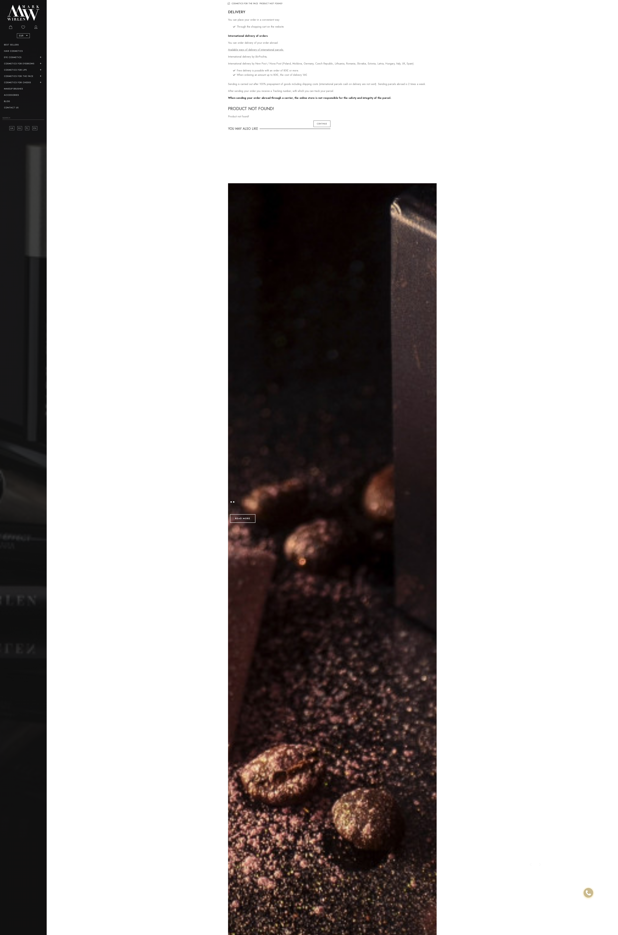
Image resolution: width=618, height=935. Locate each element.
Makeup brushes (13, 88)
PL (27, 128)
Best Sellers (11, 44)
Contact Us (11, 107)
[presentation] (530, 865)
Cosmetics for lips (15, 69)
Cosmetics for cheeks (17, 82)
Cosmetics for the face (18, 76)
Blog (7, 101)
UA (11, 128)
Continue (322, 123)
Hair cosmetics (13, 51)
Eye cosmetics (13, 57)
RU (19, 128)
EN (34, 128)
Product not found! (271, 3)
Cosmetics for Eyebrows (19, 63)
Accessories (11, 95)
